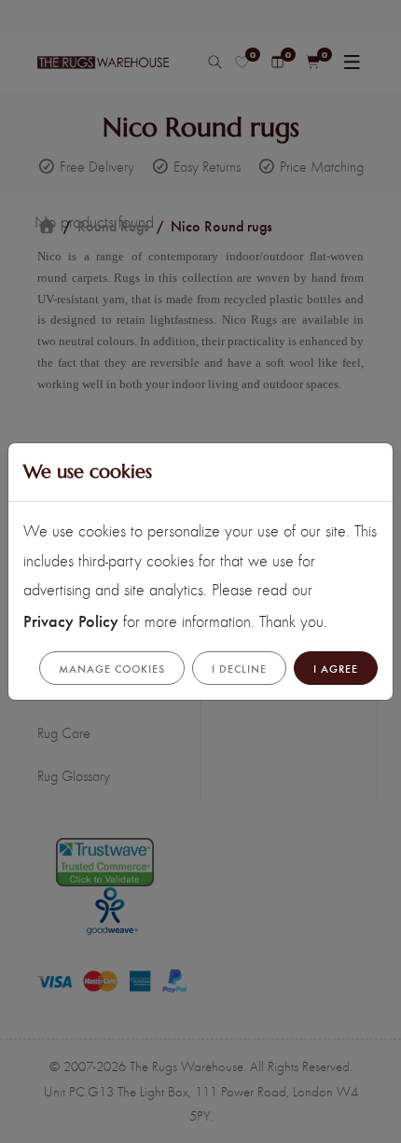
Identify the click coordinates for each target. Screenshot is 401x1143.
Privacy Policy (70, 620)
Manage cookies (112, 668)
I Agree (335, 668)
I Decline (239, 668)
